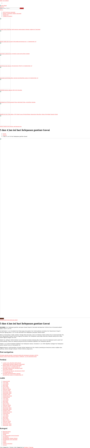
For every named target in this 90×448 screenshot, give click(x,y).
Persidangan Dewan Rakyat (10, 438)
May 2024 (5, 417)
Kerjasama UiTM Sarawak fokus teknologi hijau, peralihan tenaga (17, 102)
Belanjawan (6, 433)
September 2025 (7, 396)
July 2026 (5, 382)
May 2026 (5, 385)
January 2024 (6, 422)
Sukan (4, 442)
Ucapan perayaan (7, 443)
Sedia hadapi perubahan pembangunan (11, 126)
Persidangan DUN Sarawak (10, 439)
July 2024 (5, 414)
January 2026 (6, 390)
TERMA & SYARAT (7, 16)
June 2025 (6, 400)
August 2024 (6, 413)
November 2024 (7, 409)
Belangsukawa (7, 431)
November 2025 (7, 393)
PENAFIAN (6, 14)
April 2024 (5, 418)
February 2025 (7, 405)
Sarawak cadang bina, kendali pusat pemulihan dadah (15, 53)
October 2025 (6, 394)
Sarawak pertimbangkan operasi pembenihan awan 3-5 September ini (19, 78)
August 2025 (6, 397)
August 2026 (6, 381)
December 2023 (7, 424)
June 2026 (6, 384)
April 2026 (5, 386)
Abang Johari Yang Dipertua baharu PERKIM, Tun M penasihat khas (18, 356)
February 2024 (7, 421)
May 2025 (5, 401)
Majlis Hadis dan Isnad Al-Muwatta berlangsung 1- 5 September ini (18, 41)
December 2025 (7, 392)
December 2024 (7, 408)
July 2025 (5, 398)
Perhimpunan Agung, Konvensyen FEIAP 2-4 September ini (16, 65)
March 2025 (6, 404)
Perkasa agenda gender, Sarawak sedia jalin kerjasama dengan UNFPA (19, 355)
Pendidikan (6, 437)
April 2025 (5, 402)
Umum (2, 318)
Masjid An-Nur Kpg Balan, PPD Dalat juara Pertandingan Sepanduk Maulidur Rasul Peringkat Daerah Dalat (29, 114)
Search (2, 7)
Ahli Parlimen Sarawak (9, 12)
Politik (4, 441)
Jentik (4, 434)
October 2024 (6, 410)
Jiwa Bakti (15, 320)
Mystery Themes (28, 447)
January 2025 (6, 406)
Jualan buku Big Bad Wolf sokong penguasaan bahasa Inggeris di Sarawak (20, 29)
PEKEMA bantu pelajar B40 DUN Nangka (11, 90)
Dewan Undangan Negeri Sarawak (12, 13)
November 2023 (7, 425)
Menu (1, 9)
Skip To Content (4, 0)
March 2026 (6, 388)
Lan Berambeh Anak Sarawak (11, 435)
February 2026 (7, 389)
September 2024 (7, 412)
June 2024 (6, 416)
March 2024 (6, 420)
